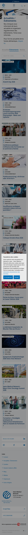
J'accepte (17, 277)
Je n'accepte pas (8, 277)
